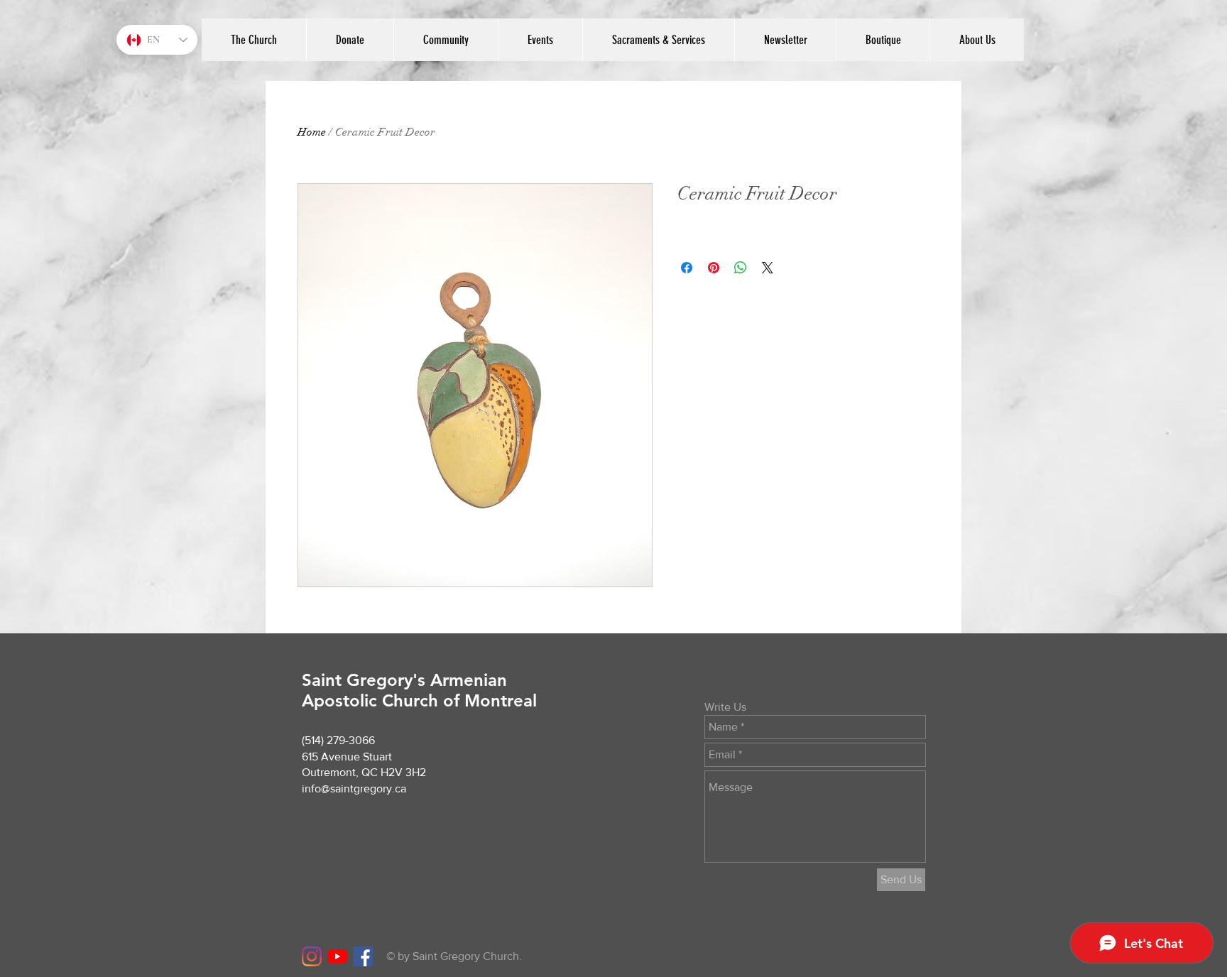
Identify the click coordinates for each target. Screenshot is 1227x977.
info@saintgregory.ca (354, 788)
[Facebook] (363, 956)
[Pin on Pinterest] (713, 267)
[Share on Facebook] (686, 267)
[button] (976, 39)
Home (312, 132)
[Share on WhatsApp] (740, 267)
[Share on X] (767, 267)
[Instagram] (312, 956)
